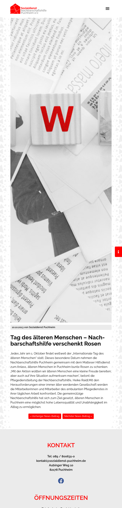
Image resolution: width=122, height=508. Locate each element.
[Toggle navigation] (109, 8)
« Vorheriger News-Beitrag (44, 416)
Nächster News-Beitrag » (78, 416)
